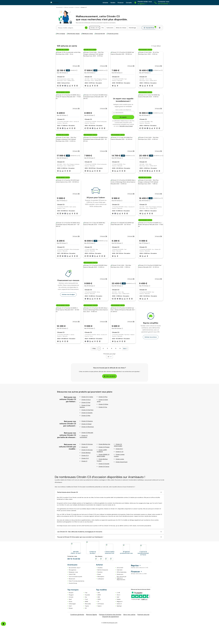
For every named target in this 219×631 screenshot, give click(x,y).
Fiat (86, 592)
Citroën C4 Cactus (104, 466)
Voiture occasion (69, 7)
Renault (71, 592)
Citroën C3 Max (85, 415)
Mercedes (88, 603)
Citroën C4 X (85, 458)
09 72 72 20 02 (73, 559)
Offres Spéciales (121, 572)
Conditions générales (77, 614)
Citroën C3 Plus (103, 397)
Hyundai (87, 595)
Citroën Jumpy (120, 459)
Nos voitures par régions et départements (121, 578)
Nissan (71, 608)
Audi (70, 606)
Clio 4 (118, 595)
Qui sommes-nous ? (74, 567)
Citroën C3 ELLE (86, 399)
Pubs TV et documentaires (76, 581)
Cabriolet (119, 570)
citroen (77, 7)
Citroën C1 (84, 461)
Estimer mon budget (68, 294)
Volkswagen (72, 603)
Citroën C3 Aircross (87, 450)
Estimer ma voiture (151, 337)
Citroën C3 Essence (87, 421)
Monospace (100, 576)
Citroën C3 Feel (85, 402)
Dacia (70, 601)
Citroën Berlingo (86, 452)
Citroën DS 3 (119, 449)
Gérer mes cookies (129, 614)
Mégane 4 (119, 601)
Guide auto (120, 574)
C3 (98, 601)
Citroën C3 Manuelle (87, 432)
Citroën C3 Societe (104, 463)
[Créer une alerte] (3, 624)
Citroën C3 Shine (103, 404)
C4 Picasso (100, 603)
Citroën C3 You (103, 407)
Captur (99, 606)
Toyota (87, 606)
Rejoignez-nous (73, 572)
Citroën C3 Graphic (87, 412)
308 (98, 597)
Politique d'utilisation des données (110, 614)
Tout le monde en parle (75, 576)
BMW (86, 601)
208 (98, 592)
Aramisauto (59, 7)
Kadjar (119, 599)
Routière (99, 572)
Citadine (99, 567)
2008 (99, 595)
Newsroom (72, 579)
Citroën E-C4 (119, 451)
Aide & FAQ (72, 574)
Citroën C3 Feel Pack (87, 410)
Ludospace (100, 579)
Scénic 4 (119, 603)
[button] (98, 27)
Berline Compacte (102, 570)
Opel (70, 599)
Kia (86, 597)
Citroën (71, 597)
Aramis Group (73, 583)
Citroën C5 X (85, 455)
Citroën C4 (84, 447)
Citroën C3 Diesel (86, 424)
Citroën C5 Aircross (87, 444)
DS (86, 608)
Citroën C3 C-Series (87, 397)
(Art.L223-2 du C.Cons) (126, 126)
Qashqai (119, 606)
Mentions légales (91, 614)
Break (99, 574)
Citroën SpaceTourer (121, 462)
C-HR (118, 592)
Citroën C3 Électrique (87, 427)
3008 (99, 599)
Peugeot (71, 595)
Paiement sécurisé (143, 614)
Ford (86, 599)
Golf (118, 597)
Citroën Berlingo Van (104, 444)
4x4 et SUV (120, 567)
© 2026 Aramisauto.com (109, 623)
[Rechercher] (86, 27)
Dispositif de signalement (110, 616)
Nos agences (72, 570)
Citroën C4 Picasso (104, 447)
